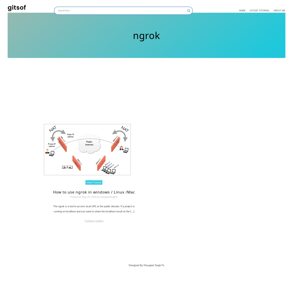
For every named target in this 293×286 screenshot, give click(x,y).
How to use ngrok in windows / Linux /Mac (94, 192)
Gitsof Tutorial (260, 10)
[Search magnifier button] (188, 10)
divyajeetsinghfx (109, 197)
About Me (279, 10)
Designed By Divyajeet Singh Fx (146, 265)
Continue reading (94, 220)
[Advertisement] (146, 98)
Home (242, 10)
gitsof (17, 7)
